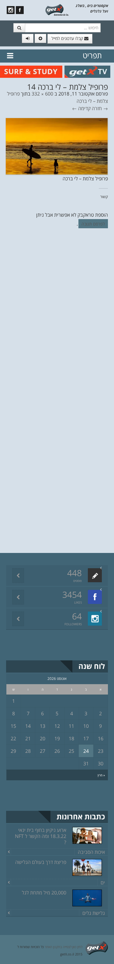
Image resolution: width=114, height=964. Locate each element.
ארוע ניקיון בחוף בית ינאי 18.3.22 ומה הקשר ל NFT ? (40, 836)
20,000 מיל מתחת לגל (44, 892)
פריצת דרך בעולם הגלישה (40, 862)
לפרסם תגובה (93, 224)
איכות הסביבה (91, 852)
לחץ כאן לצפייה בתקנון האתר (63, 946)
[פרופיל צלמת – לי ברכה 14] (56, 145)
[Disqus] (57, 316)
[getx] (57, 9)
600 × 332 (42, 93)
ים (103, 882)
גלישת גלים (93, 913)
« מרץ (101, 775)
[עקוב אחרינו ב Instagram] (11, 10)
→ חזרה (100, 108)
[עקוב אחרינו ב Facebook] (20, 10)
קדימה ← (81, 108)
